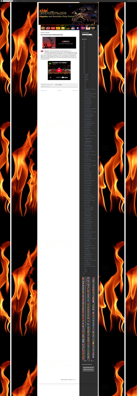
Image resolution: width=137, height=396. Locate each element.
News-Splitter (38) (87, 119)
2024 (84, 44)
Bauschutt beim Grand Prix (89, 180)
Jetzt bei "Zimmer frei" (88, 172)
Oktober (86, 77)
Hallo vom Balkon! (87, 183)
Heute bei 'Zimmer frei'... (88, 95)
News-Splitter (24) (87, 264)
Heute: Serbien (87, 187)
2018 (84, 54)
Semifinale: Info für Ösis (88, 195)
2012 (84, 64)
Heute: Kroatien (87, 134)
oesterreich (46, 86)
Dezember (86, 74)
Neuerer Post (43, 90)
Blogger (74, 379)
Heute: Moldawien (87, 219)
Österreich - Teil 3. (87, 157)
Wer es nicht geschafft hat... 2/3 (90, 231)
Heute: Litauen (87, 106)
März (85, 268)
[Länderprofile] (48, 29)
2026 (84, 41)
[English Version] (83, 29)
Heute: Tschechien (87, 159)
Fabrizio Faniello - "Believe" (89, 200)
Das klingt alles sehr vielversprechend (88, 146)
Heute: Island (86, 230)
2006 (84, 273)
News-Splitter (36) (87, 130)
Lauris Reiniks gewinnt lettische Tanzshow (88, 209)
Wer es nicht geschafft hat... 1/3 (90, 238)
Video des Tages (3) (88, 225)
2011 (84, 66)
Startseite (59, 90)
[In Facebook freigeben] (60, 84)
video (49, 86)
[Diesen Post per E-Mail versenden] (55, 84)
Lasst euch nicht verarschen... (90, 266)
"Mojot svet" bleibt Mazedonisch (87, 215)
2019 (84, 52)
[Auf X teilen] (58, 84)
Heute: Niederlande (88, 121)
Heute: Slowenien (87, 226)
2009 (84, 69)
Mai (85, 86)
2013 (84, 62)
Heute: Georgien (87, 205)
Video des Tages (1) (88, 235)
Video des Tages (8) (88, 177)
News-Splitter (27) (87, 241)
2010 (84, 67)
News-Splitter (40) (87, 103)
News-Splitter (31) (87, 190)
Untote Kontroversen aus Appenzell (89, 246)
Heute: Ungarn (87, 129)
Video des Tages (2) (88, 228)
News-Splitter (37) (87, 125)
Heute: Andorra (87, 143)
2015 (84, 59)
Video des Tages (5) (88, 198)
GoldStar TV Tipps (87, 256)
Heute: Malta (86, 168)
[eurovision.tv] (58, 29)
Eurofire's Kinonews (88, 213)
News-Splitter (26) (87, 258)
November (86, 76)
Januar (85, 271)
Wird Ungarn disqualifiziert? (89, 151)
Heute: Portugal (87, 127)
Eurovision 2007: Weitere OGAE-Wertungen (89, 116)
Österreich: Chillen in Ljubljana (90, 93)
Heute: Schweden (87, 98)
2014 (84, 61)
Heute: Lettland (87, 211)
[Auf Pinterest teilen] (61, 84)
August (85, 81)
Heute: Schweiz (87, 170)
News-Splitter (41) (87, 100)
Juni (85, 84)
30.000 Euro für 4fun (88, 148)
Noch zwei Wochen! (88, 113)
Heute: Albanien (87, 250)
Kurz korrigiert (87, 240)
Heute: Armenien (87, 91)
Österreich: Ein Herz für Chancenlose (88, 255)
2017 (84, 56)
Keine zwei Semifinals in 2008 (90, 111)
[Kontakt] (63, 29)
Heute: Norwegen (87, 163)
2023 (84, 46)
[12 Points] (93, 29)
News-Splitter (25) (87, 262)
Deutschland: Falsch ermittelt (89, 96)
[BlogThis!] (57, 84)
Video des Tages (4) (88, 217)
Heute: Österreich (87, 117)
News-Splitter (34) (87, 166)
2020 (84, 51)
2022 (84, 47)
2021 (84, 49)
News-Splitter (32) (87, 188)
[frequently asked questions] (88, 372)
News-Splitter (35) (87, 149)
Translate (91, 35)
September (86, 79)
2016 (84, 57)
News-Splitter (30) (87, 193)
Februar (86, 269)
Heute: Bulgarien (87, 243)
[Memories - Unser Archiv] (53, 29)
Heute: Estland (87, 252)
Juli (85, 82)
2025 (84, 42)
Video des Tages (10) (88, 101)
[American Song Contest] (73, 29)
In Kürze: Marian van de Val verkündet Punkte (89, 123)
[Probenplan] (78, 29)
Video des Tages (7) (88, 185)
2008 (84, 71)
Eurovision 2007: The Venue (89, 197)
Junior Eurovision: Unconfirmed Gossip (88, 221)
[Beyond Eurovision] (43, 29)
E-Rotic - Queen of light (88, 207)
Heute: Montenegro (88, 175)
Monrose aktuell (87, 202)
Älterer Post (75, 90)
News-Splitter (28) (87, 233)
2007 (84, 72)
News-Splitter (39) (87, 110)
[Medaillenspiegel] (88, 29)
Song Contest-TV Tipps (88, 132)
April (85, 87)
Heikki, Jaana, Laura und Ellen (90, 165)
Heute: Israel (86, 203)
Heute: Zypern (87, 153)
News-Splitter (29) (87, 223)
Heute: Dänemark (87, 178)
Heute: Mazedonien (88, 236)
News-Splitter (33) (87, 173)
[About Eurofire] (68, 29)
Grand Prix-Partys (87, 105)
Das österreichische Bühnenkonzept (88, 142)
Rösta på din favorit (88, 182)
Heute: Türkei (86, 192)
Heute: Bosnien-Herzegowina (90, 108)
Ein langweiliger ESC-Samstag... (88, 139)
